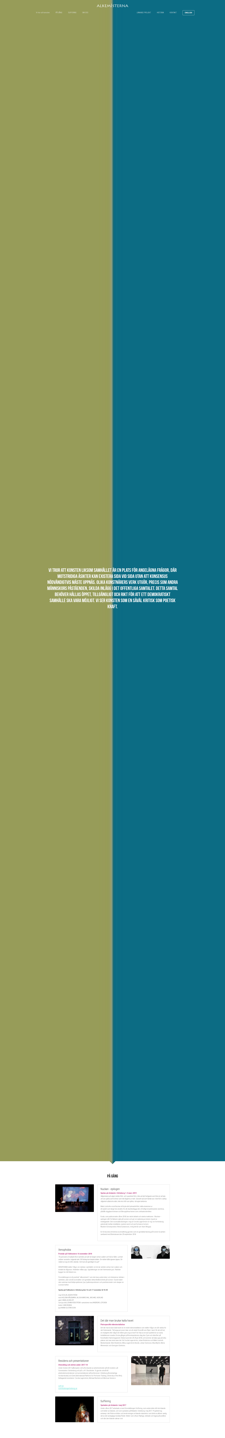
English (188, 13)
